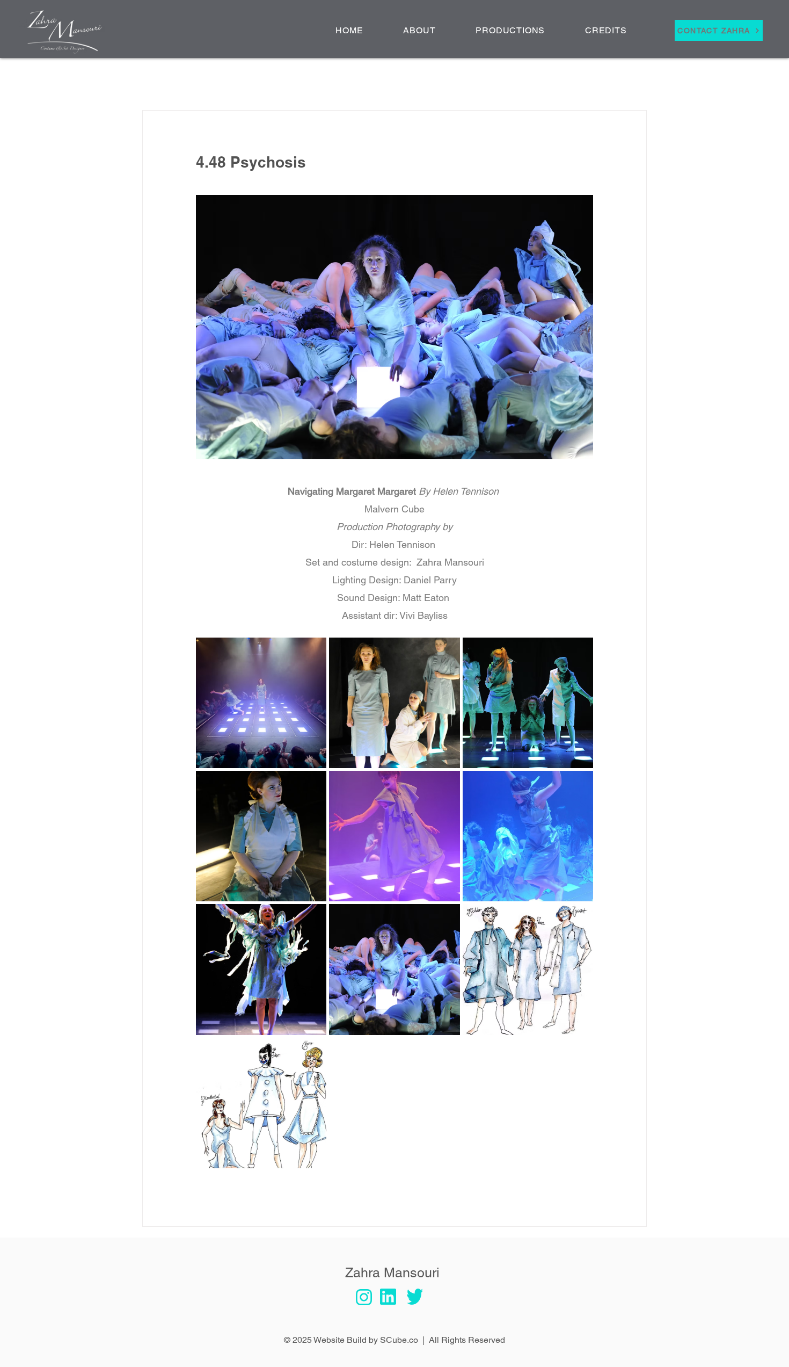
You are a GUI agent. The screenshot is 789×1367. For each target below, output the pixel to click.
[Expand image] (261, 703)
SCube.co (399, 1340)
